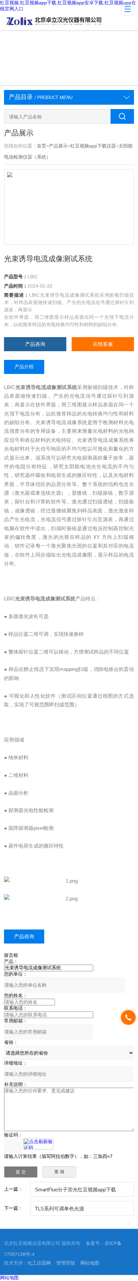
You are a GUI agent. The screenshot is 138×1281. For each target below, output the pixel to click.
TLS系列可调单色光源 (59, 1208)
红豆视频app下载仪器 (93, 146)
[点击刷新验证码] (38, 1144)
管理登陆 (65, 1263)
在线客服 (103, 344)
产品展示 (58, 146)
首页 (41, 146)
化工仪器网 (39, 1263)
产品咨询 (35, 344)
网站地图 (89, 1263)
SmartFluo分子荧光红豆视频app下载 (75, 1189)
